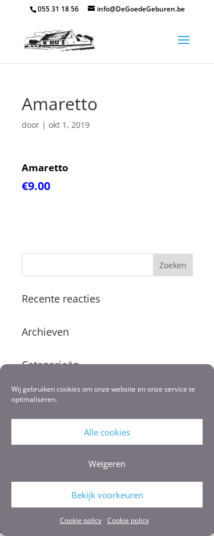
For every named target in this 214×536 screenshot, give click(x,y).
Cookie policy (81, 520)
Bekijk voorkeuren (107, 495)
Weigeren (107, 463)
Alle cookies (107, 432)
